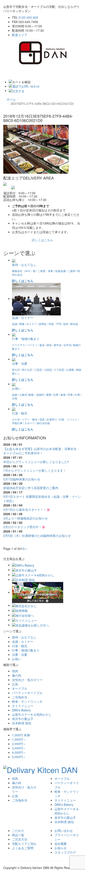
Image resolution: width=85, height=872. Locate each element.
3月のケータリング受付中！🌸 (24, 527)
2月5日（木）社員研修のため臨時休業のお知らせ (37, 535)
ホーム (11, 99)
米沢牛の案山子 (22, 719)
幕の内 (16, 675)
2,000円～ (19, 744)
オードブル (19, 688)
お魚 (15, 684)
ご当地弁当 (19, 697)
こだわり (18, 830)
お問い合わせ (63, 830)
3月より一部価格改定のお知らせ (25, 518)
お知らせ (60, 848)
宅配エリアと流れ (24, 843)
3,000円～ (19, 748)
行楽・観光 (19, 646)
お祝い (16, 659)
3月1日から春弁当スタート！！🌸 (26, 509)
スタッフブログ (65, 852)
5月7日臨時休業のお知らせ (21, 479)
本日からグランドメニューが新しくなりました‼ (36, 462)
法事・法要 (19, 654)
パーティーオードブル (27, 693)
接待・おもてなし (24, 637)
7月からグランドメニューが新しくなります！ (34, 470)
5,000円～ (19, 757)
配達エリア (19, 35)
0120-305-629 (28, 17)
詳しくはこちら (42, 240)
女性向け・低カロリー (27, 679)
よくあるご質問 (22, 848)
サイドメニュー (22, 706)
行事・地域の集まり (25, 650)
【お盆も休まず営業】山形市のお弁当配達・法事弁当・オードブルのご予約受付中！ (41, 451)
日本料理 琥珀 (21, 723)
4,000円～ (19, 752)
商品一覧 (18, 835)
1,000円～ (19, 739)
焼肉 (15, 671)
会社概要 (60, 843)
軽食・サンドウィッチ (27, 701)
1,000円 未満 (21, 735)
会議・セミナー (22, 641)
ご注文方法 (19, 839)
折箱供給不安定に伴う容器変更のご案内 (30, 488)
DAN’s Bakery (21, 710)
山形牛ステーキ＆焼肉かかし (32, 714)
